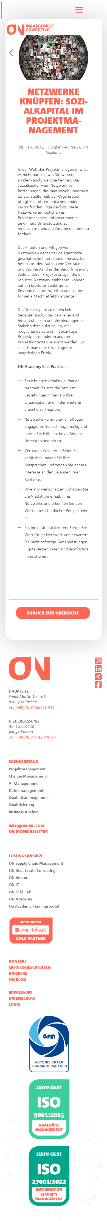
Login (15, 1004)
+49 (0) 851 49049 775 (37, 737)
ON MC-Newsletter (28, 831)
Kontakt (18, 961)
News (75, 147)
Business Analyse (24, 811)
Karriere (18, 973)
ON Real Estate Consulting (32, 870)
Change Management (28, 776)
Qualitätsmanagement (29, 797)
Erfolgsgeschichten (30, 967)
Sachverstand (23, 761)
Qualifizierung (21, 804)
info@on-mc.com (26, 825)
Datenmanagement (26, 790)
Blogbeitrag (58, 147)
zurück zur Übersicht (53, 613)
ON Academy (20, 899)
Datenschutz (22, 998)
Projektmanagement (27, 769)
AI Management (23, 783)
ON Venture (19, 877)
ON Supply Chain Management (36, 863)
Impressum (20, 992)
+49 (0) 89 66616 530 (36, 707)
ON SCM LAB (20, 891)
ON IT (14, 884)
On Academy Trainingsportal (34, 906)
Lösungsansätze (26, 855)
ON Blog (17, 979)
